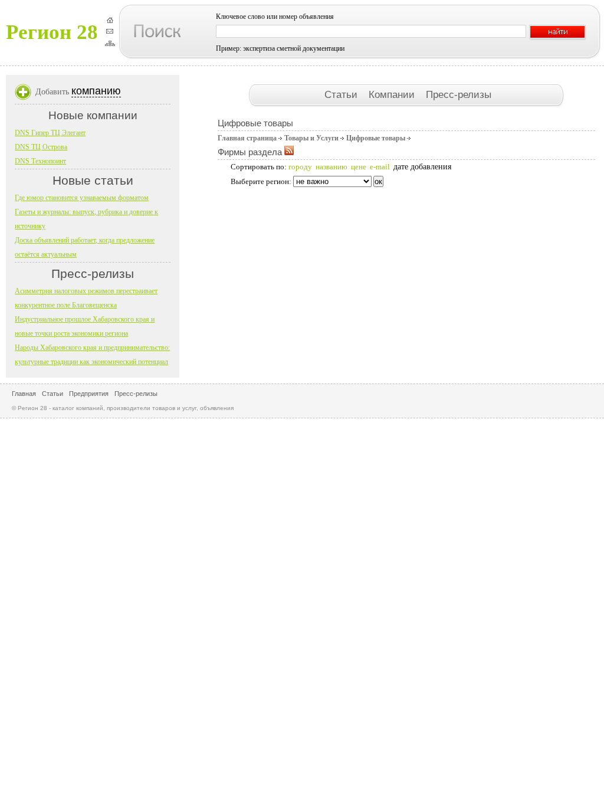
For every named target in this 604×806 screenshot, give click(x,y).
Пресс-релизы (458, 94)
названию (331, 166)
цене (358, 166)
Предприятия (89, 393)
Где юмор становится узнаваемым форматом (82, 198)
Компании (393, 94)
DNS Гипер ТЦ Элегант (50, 133)
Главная (24, 393)
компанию (96, 91)
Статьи (342, 94)
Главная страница (247, 138)
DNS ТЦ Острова (41, 147)
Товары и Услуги (311, 138)
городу (300, 166)
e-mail (380, 166)
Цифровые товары (375, 138)
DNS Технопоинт (40, 161)
